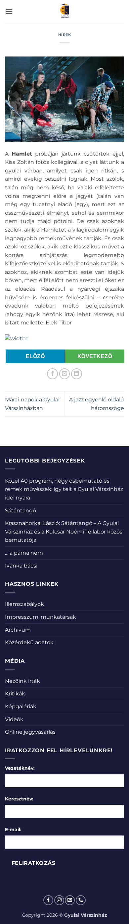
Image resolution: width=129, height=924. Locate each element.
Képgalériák (20, 706)
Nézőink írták (22, 681)
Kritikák (15, 693)
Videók (14, 719)
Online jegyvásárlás (30, 732)
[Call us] (81, 900)
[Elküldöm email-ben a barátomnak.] (64, 373)
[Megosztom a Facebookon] (52, 373)
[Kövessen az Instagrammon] (59, 900)
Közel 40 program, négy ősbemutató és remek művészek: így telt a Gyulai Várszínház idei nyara (64, 489)
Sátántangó (20, 510)
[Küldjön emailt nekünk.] (70, 900)
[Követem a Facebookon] (48, 900)
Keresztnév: (19, 799)
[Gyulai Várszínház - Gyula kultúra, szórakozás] (64, 11)
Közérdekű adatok (29, 642)
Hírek (64, 34)
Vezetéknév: (20, 768)
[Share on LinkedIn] (76, 373)
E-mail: (13, 829)
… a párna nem (24, 553)
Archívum (18, 630)
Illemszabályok (24, 604)
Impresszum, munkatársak (40, 617)
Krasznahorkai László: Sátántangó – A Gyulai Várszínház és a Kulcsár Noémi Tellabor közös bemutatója (63, 531)
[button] (9, 11)
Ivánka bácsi (21, 566)
